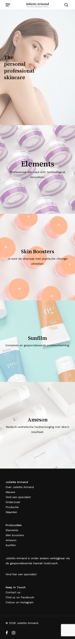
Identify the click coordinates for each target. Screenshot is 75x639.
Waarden (11, 512)
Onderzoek (13, 502)
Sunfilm (11, 545)
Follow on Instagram (20, 602)
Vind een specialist (18, 497)
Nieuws (10, 492)
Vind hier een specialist (21, 574)
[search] (65, 4)
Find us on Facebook (20, 597)
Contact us (13, 592)
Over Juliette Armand (20, 487)
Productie (12, 507)
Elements (12, 530)
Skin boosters (15, 535)
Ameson (11, 540)
